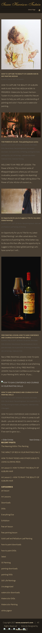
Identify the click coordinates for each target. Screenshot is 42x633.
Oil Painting (23, 152)
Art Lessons (20, 79)
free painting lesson (20, 148)
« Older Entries (7, 439)
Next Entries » (35, 439)
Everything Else (7, 514)
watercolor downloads (28, 155)
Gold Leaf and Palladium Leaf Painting (16, 538)
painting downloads (34, 152)
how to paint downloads (11, 544)
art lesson (19, 145)
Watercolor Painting (17, 159)
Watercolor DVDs (6, 159)
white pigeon (5, 408)
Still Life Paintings (15, 155)
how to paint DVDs (14, 152)
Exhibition (8, 344)
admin (5, 79)
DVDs (2, 148)
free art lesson (9, 148)
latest (3, 556)
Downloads (33, 145)
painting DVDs (5, 155)
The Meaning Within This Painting (14, 446)
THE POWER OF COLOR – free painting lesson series (19, 142)
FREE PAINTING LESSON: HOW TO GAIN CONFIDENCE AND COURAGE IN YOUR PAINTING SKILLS (20, 336)
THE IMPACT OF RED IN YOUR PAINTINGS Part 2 (20, 452)
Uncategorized (7, 586)
